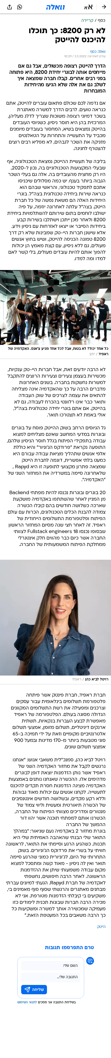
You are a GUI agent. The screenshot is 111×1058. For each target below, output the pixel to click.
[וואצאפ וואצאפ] (19, 7)
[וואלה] (55, 7)
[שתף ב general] (9, 7)
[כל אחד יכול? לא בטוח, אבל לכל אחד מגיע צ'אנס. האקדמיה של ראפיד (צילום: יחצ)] (55, 314)
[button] (88, 7)
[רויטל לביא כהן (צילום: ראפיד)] (55, 622)
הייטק (101, 927)
